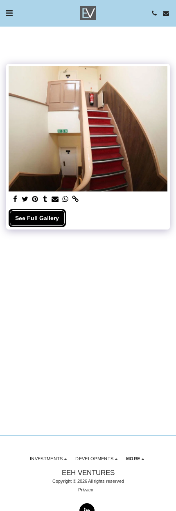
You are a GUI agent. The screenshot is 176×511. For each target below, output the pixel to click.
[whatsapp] (65, 199)
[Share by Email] (55, 199)
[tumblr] (45, 199)
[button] (9, 13)
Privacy (85, 489)
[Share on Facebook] (15, 199)
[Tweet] (25, 199)
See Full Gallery (37, 218)
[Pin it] (35, 199)
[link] (75, 199)
